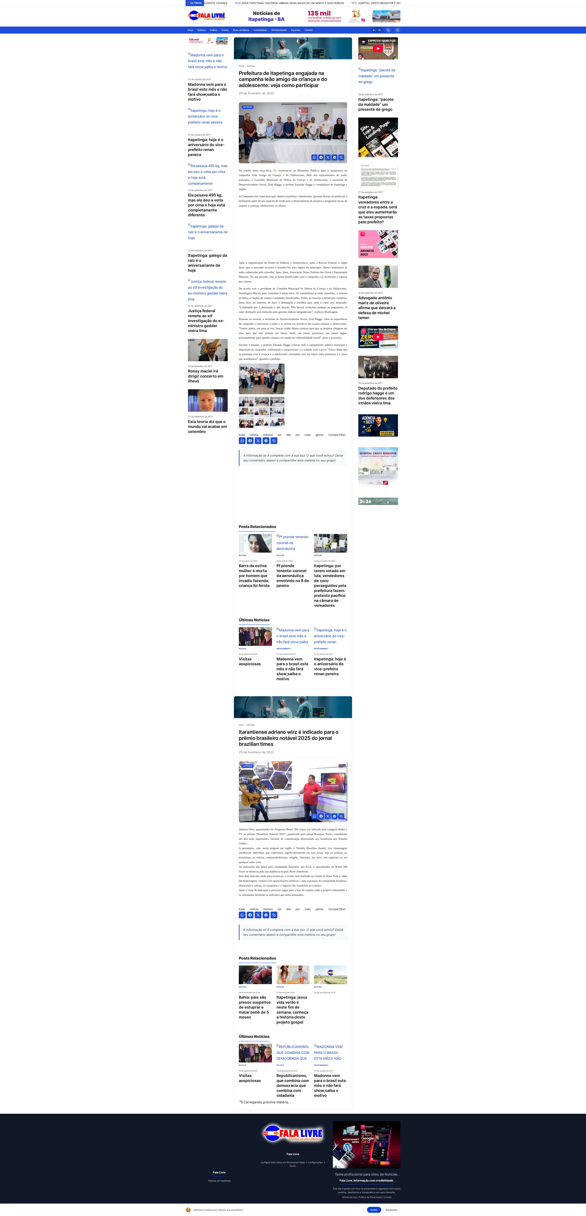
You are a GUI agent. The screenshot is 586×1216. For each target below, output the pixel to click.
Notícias (201, 30)
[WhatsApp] (314, 157)
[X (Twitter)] (328, 157)
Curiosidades (260, 30)
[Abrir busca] (397, 30)
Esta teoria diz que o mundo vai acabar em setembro (207, 426)
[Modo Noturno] (388, 30)
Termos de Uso (349, 1197)
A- (374, 30)
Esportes (295, 30)
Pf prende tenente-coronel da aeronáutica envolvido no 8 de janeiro (293, 575)
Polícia (225, 30)
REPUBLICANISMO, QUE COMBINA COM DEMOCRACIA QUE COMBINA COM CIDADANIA (293, 1085)
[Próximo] (397, 16)
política (242, 649)
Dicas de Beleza (241, 30)
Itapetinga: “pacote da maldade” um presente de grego (376, 104)
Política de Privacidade (370, 1197)
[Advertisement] (293, 234)
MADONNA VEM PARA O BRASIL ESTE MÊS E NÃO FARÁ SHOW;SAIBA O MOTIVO (330, 1085)
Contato (309, 30)
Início (190, 30)
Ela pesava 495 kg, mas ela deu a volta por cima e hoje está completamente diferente (206, 205)
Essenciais (391, 1210)
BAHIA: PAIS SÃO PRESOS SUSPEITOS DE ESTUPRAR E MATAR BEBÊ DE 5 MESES (255, 1007)
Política (213, 30)
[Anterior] (308, 16)
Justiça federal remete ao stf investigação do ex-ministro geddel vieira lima (206, 321)
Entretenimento (279, 30)
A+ (379, 30)
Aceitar (374, 1210)
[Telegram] (334, 157)
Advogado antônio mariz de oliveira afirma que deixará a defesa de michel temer (377, 308)
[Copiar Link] (341, 157)
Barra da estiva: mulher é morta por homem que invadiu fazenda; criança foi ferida (254, 575)
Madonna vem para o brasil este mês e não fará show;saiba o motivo (292, 669)
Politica (280, 1065)
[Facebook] (321, 157)
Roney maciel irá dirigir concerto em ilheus (205, 376)
